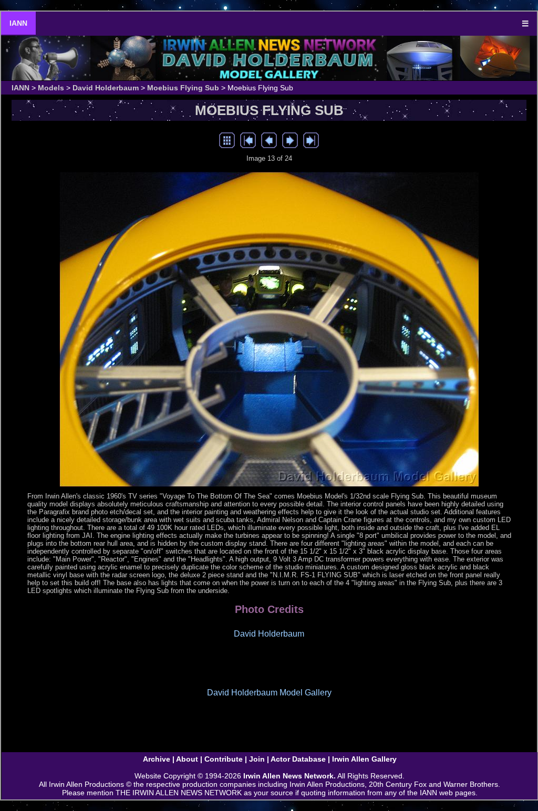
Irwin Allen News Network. (289, 776)
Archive (156, 759)
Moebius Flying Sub (183, 88)
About (187, 759)
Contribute (223, 759)
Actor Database (298, 759)
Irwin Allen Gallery (364, 759)
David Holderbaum (106, 88)
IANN (18, 23)
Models (51, 88)
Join (257, 759)
